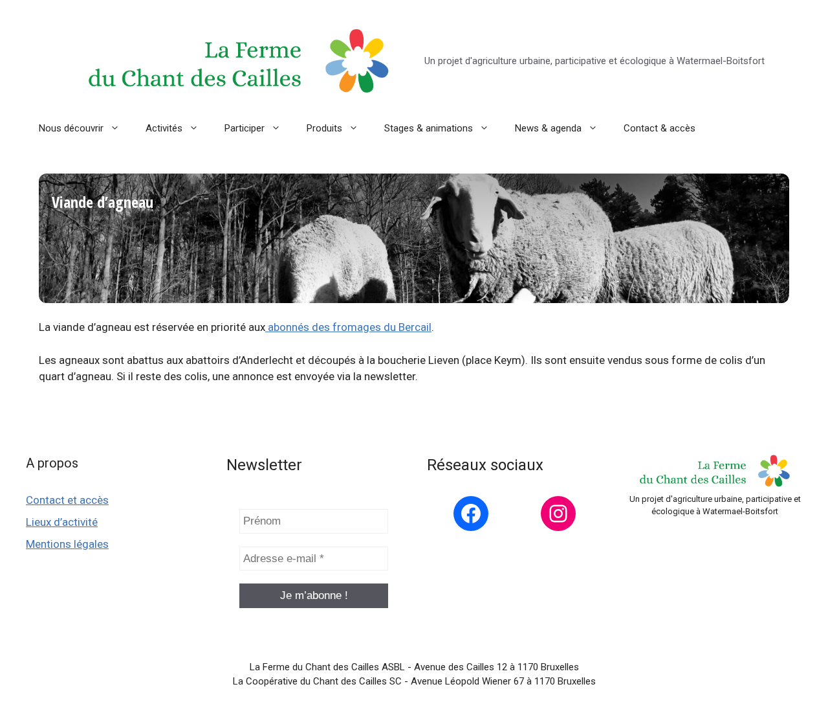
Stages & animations (428, 128)
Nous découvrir (71, 128)
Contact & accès (659, 128)
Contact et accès (67, 499)
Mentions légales (67, 544)
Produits (324, 128)
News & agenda (548, 128)
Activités (164, 128)
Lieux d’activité (62, 521)
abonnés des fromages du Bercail (348, 327)
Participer (244, 128)
